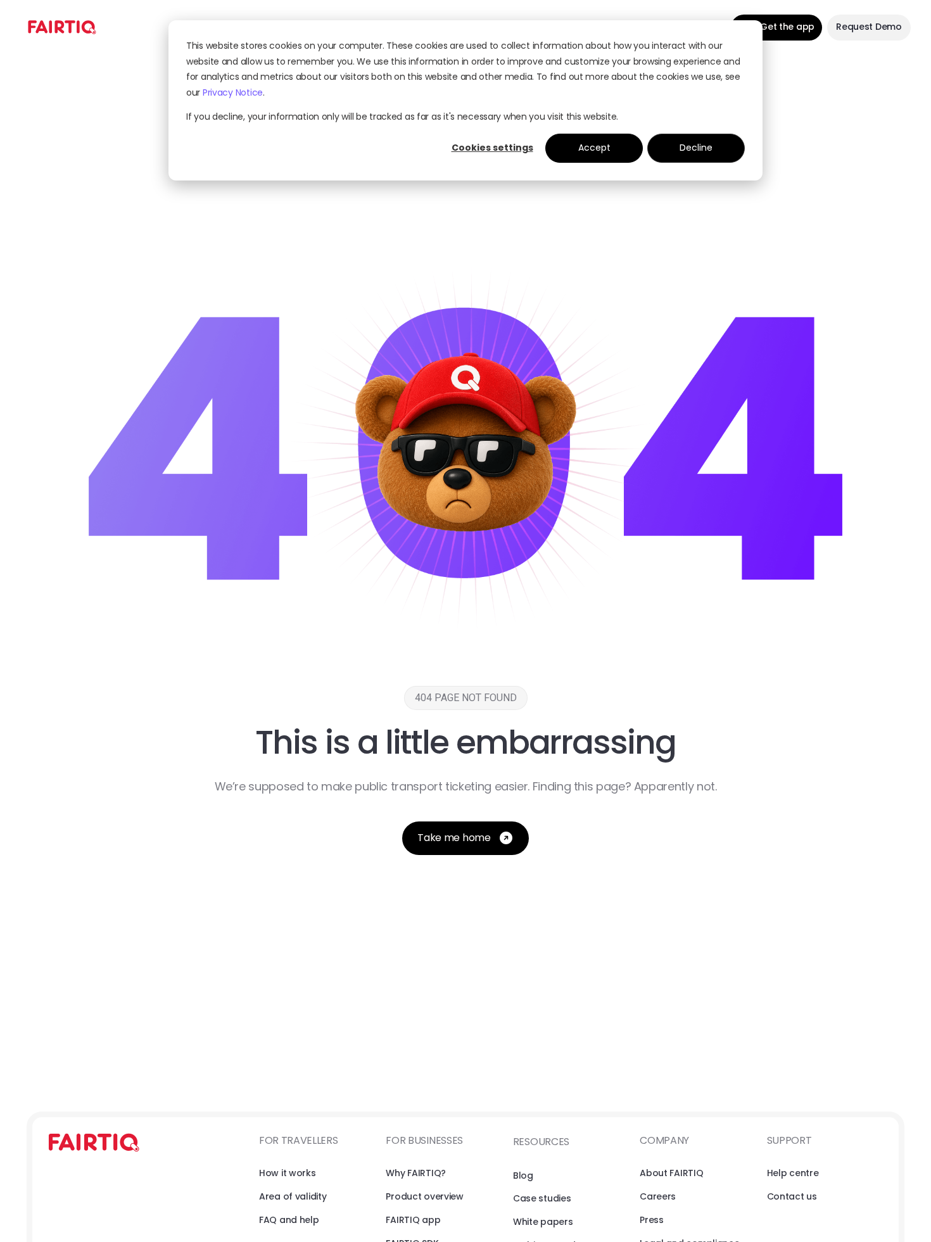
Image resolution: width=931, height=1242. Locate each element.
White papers (543, 1221)
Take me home (453, 837)
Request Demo (869, 26)
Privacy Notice (233, 92)
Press (652, 1219)
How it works (287, 1173)
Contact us (792, 1196)
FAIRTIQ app (413, 1219)
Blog (523, 1175)
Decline (696, 147)
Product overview (425, 1196)
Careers (658, 1196)
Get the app (787, 26)
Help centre (793, 1173)
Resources (541, 1141)
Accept (594, 147)
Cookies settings (492, 147)
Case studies (542, 1198)
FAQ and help (289, 1219)
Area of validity (293, 1196)
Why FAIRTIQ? (416, 1173)
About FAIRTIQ (671, 1173)
